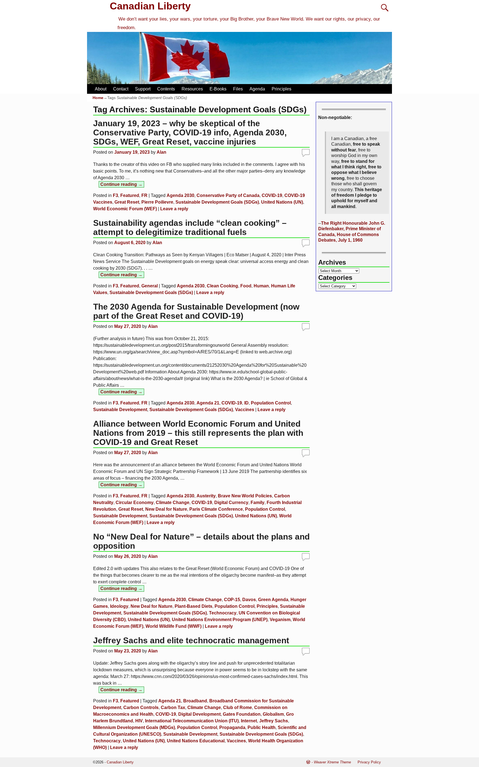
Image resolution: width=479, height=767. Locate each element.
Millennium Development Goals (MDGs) (134, 727)
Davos (249, 599)
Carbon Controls (141, 707)
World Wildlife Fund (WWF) (174, 626)
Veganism (280, 619)
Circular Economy (135, 502)
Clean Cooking (222, 285)
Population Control (271, 403)
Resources (192, 89)
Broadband (195, 700)
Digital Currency (231, 502)
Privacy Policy (369, 762)
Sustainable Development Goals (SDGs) (217, 202)
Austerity (206, 495)
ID (246, 403)
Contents (166, 89)
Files (238, 89)
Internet (249, 720)
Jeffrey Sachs (273, 720)
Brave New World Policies (245, 495)
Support (143, 89)
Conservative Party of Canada (228, 195)
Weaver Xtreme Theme (332, 762)
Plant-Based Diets (193, 606)
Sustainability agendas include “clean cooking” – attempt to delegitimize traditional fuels (190, 227)
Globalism (273, 714)
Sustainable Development (120, 409)
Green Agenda (273, 599)
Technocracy (222, 613)
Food (245, 285)
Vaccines (244, 409)
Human (261, 285)
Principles (281, 89)
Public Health (262, 727)
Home (98, 97)
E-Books (218, 89)
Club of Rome (237, 707)
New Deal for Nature (166, 509)
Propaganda (232, 727)
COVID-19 (272, 195)
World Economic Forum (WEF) (125, 208)
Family (257, 502)
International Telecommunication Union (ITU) (192, 720)
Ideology (119, 606)
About (100, 89)
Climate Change (172, 502)
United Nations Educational (196, 740)
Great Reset (126, 202)
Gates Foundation (242, 714)
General (149, 285)
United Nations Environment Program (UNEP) (219, 619)
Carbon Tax (173, 707)
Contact (120, 89)
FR (144, 195)
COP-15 (232, 599)
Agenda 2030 (180, 195)
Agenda (257, 89)
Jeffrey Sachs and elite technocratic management (191, 640)
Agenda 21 (208, 403)
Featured (129, 195)
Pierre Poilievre (157, 202)
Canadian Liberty (150, 6)
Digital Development (199, 714)
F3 (115, 195)
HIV (139, 720)
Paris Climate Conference (216, 509)
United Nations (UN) (282, 202)
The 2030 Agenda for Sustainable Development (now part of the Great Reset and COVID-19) (196, 311)
